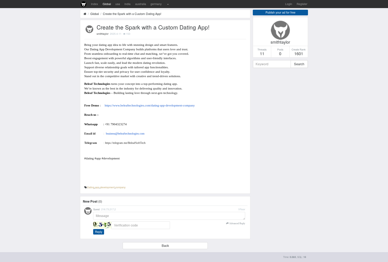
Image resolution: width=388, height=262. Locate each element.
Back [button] (165, 245)
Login (288, 4)
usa (117, 4)
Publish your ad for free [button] (280, 12)
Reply (98, 232)
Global (107, 4)
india (127, 4)
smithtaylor (103, 33)
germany (156, 4)
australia (140, 4)
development (107, 187)
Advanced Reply (237, 223)
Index (94, 4)
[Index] (84, 14)
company (120, 187)
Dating (90, 187)
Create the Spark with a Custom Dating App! (132, 14)
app (97, 187)
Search (299, 64)
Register (302, 4)
